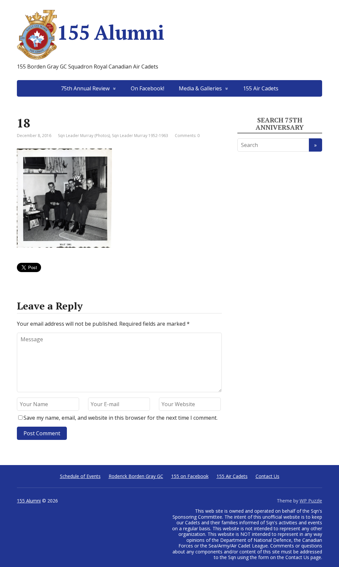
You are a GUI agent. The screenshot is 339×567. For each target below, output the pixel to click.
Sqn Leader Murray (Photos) (84, 135)
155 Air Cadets (260, 88)
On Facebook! (147, 88)
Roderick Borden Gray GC (136, 476)
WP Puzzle (311, 500)
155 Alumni (110, 32)
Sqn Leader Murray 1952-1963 (140, 135)
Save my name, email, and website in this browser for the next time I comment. (121, 417)
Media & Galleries (200, 88)
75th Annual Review (85, 88)
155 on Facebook (190, 476)
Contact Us (267, 476)
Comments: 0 (187, 135)
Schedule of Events (80, 476)
